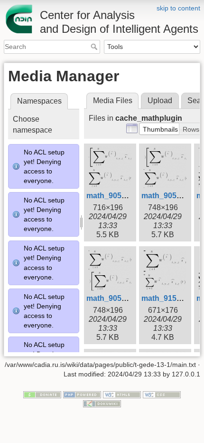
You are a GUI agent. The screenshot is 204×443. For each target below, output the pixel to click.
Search (95, 46)
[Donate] (42, 394)
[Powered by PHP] (82, 394)
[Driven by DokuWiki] (102, 403)
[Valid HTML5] (122, 394)
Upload (160, 100)
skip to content (178, 8)
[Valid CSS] (162, 394)
